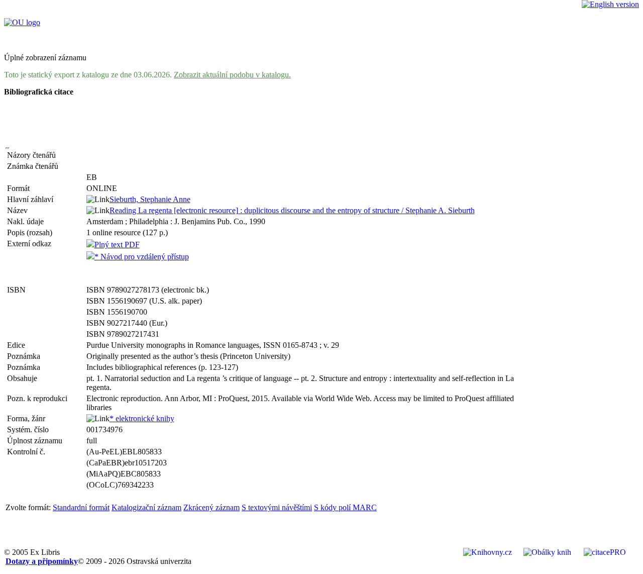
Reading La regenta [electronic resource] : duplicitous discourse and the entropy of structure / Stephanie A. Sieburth (292, 210)
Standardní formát (81, 507)
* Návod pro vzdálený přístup (141, 256)
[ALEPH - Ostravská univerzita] (22, 22)
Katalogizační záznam (146, 507)
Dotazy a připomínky (42, 561)
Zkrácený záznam (211, 507)
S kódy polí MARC (345, 507)
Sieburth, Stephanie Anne (150, 199)
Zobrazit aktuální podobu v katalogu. (232, 74)
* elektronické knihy (142, 418)
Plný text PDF (117, 244)
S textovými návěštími (277, 507)
